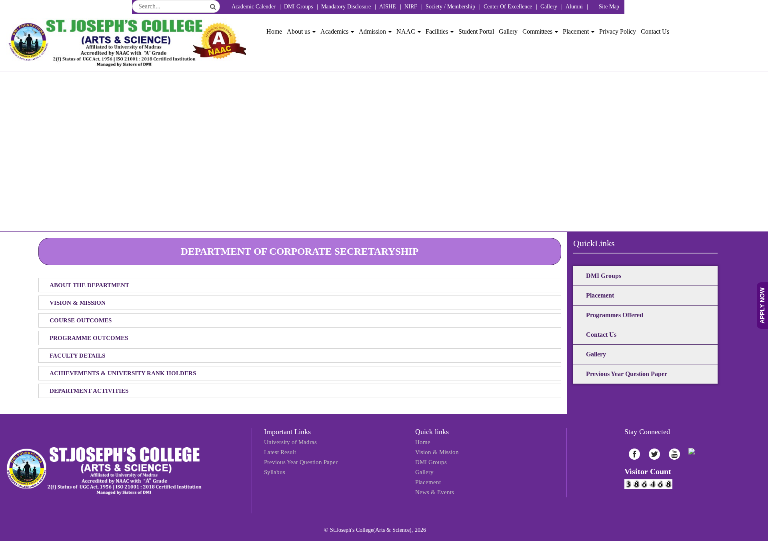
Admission (373, 31)
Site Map (609, 7)
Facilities (438, 31)
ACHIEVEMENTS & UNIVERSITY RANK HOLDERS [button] (123, 373)
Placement (576, 31)
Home (274, 31)
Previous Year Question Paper (626, 373)
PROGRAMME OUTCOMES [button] (89, 338)
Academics (335, 31)
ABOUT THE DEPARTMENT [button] (89, 285)
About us (299, 31)
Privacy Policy (617, 31)
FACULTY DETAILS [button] (77, 355)
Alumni (574, 7)
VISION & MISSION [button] (78, 303)
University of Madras (288, 441)
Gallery (548, 7)
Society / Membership (450, 7)
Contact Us (655, 31)
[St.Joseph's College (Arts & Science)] (126, 43)
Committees (538, 31)
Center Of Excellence (508, 7)
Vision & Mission (435, 450)
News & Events (432, 486)
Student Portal (476, 31)
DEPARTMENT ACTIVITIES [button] (89, 391)
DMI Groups (298, 7)
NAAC (406, 31)
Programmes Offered (614, 315)
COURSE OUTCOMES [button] (81, 320)
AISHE (387, 7)
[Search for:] (176, 6)
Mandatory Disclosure (346, 7)
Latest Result (278, 450)
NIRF (410, 7)
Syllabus (273, 468)
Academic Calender (254, 7)
